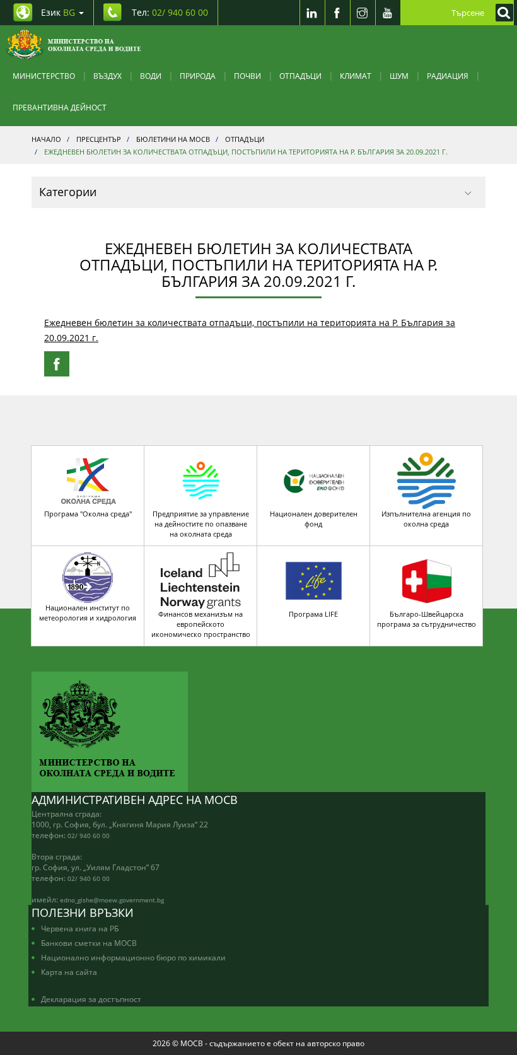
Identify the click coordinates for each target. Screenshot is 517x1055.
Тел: (170, 12)
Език (58, 12)
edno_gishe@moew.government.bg (112, 899)
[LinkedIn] (312, 12)
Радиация (447, 76)
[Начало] (73, 44)
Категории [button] (67, 191)
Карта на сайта (69, 972)
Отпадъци (300, 76)
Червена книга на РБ (80, 928)
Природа (198, 76)
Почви (247, 76)
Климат (355, 76)
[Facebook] (337, 12)
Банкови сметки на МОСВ (89, 943)
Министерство (44, 76)
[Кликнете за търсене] (501, 12)
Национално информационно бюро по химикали (133, 957)
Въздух (107, 76)
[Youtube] (387, 12)
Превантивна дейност (60, 107)
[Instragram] (362, 12)
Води (150, 76)
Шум (399, 76)
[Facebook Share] (56, 363)
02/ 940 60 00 (88, 835)
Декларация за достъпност (91, 999)
